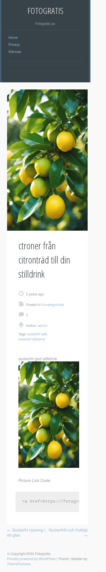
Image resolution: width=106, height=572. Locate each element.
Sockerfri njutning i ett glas (26, 532)
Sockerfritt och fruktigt (68, 532)
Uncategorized (52, 304)
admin (42, 325)
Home (13, 37)
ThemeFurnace (19, 563)
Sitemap (14, 51)
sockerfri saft (37, 333)
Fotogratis (45, 10)
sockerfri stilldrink (31, 339)
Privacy (14, 44)
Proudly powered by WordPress (31, 558)
